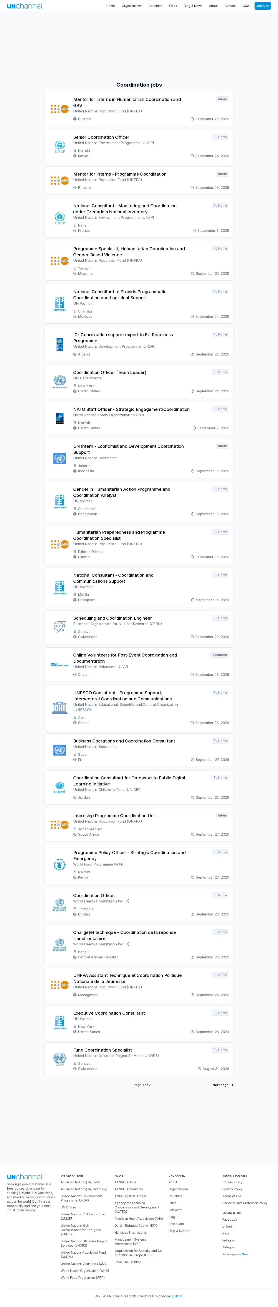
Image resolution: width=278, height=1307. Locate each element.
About (213, 6)
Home (110, 6)
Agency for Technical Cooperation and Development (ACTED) (137, 1207)
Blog (172, 1217)
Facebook (229, 1219)
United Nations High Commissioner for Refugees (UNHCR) (81, 1230)
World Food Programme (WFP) (83, 1277)
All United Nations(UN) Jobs (81, 1182)
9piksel (177, 1296)
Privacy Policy (232, 1189)
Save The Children (128, 1262)
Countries (155, 6)
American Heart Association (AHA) (139, 1218)
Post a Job (176, 1224)
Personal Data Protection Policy (245, 1203)
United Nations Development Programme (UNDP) (81, 1198)
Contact (230, 6)
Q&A (246, 6)
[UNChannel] (25, 5)
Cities (173, 6)
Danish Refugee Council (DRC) (137, 1225)
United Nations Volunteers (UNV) (84, 1264)
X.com (226, 1233)
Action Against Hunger (130, 1196)
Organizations (132, 6)
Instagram (229, 1240)
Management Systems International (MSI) (130, 1242)
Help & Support (179, 1231)
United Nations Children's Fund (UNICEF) (83, 1216)
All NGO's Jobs (125, 1182)
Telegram (229, 1247)
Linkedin (228, 1226)
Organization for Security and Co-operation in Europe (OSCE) (139, 1253)
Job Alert (262, 6)
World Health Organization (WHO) (85, 1270)
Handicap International (131, 1232)
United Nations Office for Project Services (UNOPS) (84, 1243)
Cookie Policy (232, 1182)
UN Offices (68, 1207)
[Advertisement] (130, 46)
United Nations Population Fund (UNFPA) (83, 1255)
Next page (220, 1085)
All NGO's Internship (129, 1189)
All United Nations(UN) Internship (84, 1189)
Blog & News (193, 6)
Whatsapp (229, 1254)
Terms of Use (232, 1196)
